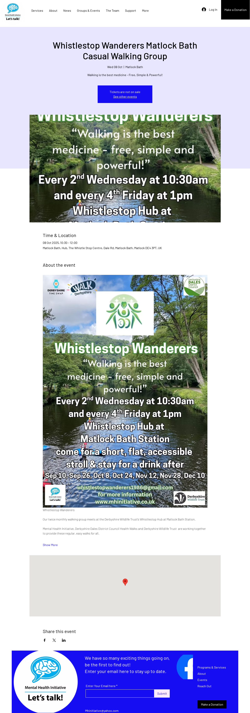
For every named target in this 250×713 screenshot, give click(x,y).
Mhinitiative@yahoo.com (102, 710)
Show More (50, 545)
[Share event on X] (54, 640)
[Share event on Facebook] (44, 640)
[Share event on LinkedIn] (64, 640)
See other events (125, 96)
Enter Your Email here (101, 685)
